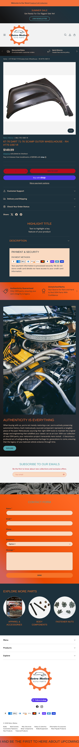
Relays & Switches (40, 727)
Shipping (6, 154)
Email (8, 519)
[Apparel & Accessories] (14, 607)
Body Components (39, 623)
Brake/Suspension (42, 729)
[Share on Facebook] (16, 214)
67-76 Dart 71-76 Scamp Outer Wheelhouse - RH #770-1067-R (29, 59)
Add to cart (52, 171)
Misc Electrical (26, 727)
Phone (8, 529)
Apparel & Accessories (14, 623)
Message (9, 550)
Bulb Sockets (14, 727)
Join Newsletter (39, 19)
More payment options (39, 183)
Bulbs (5, 727)
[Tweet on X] (12, 214)
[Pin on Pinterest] (21, 214)
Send (39, 575)
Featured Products (22, 731)
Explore (9, 448)
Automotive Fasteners (10, 729)
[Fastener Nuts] (65, 607)
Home (5, 59)
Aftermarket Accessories (58, 727)
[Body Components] (39, 607)
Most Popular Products (58, 729)
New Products (7, 731)
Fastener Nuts (65, 621)
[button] (74, 35)
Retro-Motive (8, 138)
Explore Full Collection (49, 3)
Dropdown (10, 539)
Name (8, 508)
